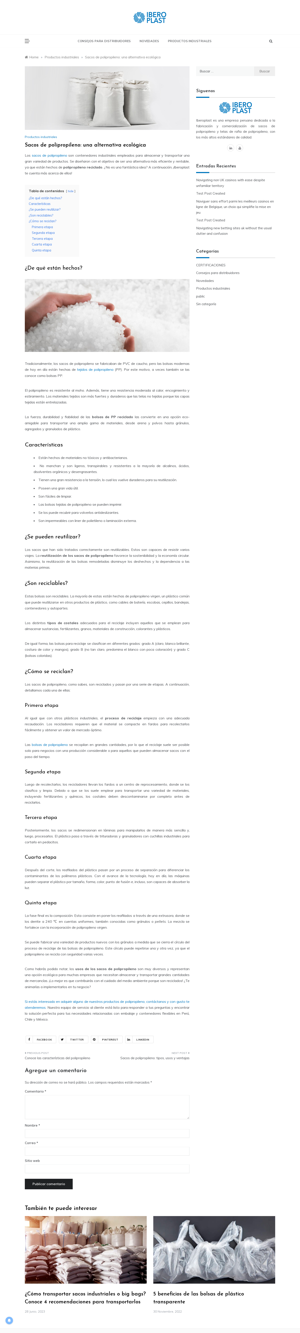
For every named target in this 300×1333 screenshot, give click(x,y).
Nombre (32, 1125)
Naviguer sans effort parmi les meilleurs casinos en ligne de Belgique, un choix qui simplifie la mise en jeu (235, 207)
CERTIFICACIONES (211, 265)
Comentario (34, 1091)
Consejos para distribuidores (104, 41)
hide (71, 191)
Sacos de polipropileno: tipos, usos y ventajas (155, 1058)
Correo (31, 1143)
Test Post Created (210, 193)
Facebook (44, 1039)
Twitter (77, 1039)
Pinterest (110, 1039)
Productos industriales (190, 41)
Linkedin (142, 1039)
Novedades (149, 41)
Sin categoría (206, 304)
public (200, 296)
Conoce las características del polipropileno (57, 1058)
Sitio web (32, 1161)
